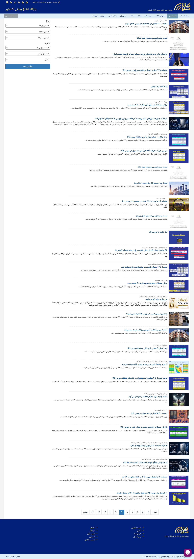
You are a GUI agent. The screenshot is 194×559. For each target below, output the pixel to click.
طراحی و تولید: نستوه (13, 556)
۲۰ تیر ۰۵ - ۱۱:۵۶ (161, 484)
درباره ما (137, 533)
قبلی (155, 512)
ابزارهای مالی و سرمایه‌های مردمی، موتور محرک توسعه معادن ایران (140, 54)
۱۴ (93, 512)
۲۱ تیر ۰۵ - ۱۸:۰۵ (161, 223)
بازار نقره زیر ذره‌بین (159, 86)
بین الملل (148, 15)
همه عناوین (172, 15)
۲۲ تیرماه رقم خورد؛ (161, 21)
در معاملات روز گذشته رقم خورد (157, 134)
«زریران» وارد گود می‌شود (156, 299)
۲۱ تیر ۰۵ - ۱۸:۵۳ (161, 211)
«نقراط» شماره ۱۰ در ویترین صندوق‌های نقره (149, 445)
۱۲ (105, 512)
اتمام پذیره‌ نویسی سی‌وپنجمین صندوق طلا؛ (153, 297)
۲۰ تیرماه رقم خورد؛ (161, 411)
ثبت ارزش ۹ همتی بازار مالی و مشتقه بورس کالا (147, 348)
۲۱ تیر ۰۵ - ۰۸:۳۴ (161, 385)
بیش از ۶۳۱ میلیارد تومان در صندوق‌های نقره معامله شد (144, 267)
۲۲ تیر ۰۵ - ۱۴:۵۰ (161, 80)
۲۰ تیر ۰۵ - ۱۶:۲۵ (161, 406)
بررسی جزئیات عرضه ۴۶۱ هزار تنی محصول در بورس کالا (144, 150)
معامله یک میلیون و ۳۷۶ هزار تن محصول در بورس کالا (144, 201)
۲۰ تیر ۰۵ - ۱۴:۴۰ (161, 437)
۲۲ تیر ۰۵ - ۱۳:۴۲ (160, 112)
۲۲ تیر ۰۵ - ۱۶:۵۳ (160, 45)
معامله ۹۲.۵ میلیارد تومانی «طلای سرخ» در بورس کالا (144, 70)
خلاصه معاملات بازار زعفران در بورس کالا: (154, 248)
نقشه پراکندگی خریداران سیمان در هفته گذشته (152, 362)
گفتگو (140, 15)
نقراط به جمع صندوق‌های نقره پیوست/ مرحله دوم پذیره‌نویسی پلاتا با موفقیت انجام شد (131, 118)
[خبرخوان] (19, 2)
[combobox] (27, 26)
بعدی (85, 512)
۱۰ (116, 512)
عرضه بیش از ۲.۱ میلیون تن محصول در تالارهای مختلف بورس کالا (139, 378)
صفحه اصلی (184, 15)
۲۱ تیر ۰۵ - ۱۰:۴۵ (161, 372)
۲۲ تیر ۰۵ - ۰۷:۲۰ (161, 174)
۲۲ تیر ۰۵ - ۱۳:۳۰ (160, 128)
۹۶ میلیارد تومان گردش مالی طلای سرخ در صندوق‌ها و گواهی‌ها (141, 250)
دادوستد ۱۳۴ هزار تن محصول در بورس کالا (149, 413)
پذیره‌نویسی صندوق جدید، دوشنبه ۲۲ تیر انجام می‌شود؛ (149, 443)
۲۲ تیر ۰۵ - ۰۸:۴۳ (160, 158)
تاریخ (48, 21)
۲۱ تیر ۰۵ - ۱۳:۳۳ (160, 290)
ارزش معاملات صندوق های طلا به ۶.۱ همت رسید (147, 283)
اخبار (139, 530)
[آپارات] (11, 2)
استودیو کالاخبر (160, 15)
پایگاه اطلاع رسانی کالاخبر (182, 7)
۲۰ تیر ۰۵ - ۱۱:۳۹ (161, 502)
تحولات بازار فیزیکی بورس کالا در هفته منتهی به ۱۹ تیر (144, 477)
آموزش (102, 15)
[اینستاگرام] (15, 2)
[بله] (26, 2)
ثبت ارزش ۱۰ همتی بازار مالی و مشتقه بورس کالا (147, 137)
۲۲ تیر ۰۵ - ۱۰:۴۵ (161, 144)
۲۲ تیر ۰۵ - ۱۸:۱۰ (161, 33)
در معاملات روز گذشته (160, 346)
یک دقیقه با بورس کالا (158, 232)
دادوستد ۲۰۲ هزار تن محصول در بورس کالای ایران (146, 23)
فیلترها (47, 43)
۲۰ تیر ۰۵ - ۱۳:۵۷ (160, 472)
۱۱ (110, 512)
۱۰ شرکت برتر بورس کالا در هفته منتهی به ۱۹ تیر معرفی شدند (142, 493)
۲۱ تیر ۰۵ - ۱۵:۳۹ (161, 260)
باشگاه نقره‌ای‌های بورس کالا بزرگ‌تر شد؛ (154, 460)
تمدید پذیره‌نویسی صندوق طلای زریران (151, 215)
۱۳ (99, 512)
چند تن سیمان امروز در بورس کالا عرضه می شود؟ (146, 314)
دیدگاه (132, 15)
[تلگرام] (22, 2)
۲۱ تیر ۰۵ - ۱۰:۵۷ (161, 356)
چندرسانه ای (90, 539)
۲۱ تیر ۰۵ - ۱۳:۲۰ (161, 309)
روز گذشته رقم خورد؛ (160, 102)
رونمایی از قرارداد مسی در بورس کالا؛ (155, 394)
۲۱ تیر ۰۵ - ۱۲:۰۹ (161, 323)
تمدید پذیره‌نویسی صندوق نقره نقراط (152, 38)
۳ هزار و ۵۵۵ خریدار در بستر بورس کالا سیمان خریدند (144, 364)
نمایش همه (28, 66)
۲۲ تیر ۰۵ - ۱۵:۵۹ (160, 64)
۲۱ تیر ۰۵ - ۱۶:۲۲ (161, 236)
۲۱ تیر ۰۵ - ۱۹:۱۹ (161, 190)
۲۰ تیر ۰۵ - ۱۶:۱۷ (161, 421)
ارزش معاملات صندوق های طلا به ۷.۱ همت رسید (147, 105)
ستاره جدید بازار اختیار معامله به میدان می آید (148, 396)
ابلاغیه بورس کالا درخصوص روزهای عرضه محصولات (145, 330)
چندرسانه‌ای (113, 15)
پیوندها (94, 15)
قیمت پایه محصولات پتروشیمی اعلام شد (150, 183)
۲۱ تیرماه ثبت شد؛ (161, 199)
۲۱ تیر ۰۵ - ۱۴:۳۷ (161, 274)
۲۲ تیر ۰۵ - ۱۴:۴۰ (161, 94)
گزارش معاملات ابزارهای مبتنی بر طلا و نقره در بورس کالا (143, 427)
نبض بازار (123, 15)
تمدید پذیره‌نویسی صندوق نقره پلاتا (152, 167)
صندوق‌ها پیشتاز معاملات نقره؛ (157, 264)
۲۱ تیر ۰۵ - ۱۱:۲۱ (161, 337)
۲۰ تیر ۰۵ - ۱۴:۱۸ (161, 455)
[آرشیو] (7, 2)
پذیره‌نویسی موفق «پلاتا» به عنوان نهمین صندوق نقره (145, 462)
